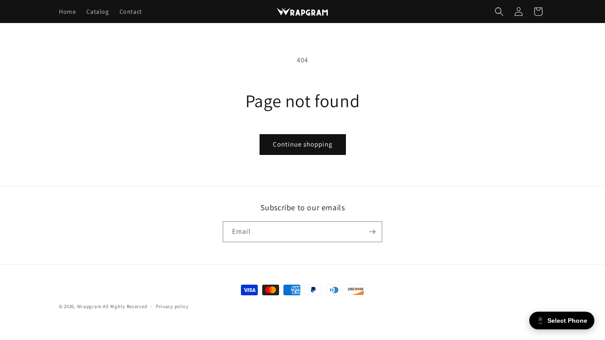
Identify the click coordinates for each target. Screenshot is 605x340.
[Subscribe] (372, 231)
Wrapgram (89, 306)
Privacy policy (172, 306)
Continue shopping (303, 144)
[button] (499, 11)
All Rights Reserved (125, 306)
